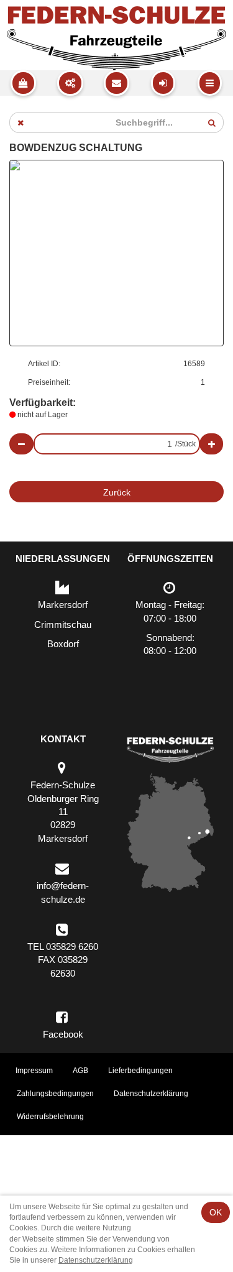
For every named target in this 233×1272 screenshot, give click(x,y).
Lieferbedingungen (140, 1070)
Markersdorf (63, 604)
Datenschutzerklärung (151, 1093)
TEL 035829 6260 (62, 946)
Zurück (116, 492)
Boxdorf (63, 643)
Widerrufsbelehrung (50, 1116)
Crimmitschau (62, 624)
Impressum (34, 1070)
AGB (80, 1070)
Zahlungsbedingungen (55, 1093)
